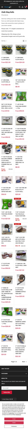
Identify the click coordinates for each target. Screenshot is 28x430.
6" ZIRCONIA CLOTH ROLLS (5, 81)
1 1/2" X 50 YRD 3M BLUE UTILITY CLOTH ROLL (20, 189)
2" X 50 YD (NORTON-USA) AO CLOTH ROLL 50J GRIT (6, 348)
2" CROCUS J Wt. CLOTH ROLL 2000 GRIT (20, 265)
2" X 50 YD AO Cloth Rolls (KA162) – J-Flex (6, 321)
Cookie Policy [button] (11, 413)
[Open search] (19, 7)
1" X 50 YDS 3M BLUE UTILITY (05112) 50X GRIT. (6, 189)
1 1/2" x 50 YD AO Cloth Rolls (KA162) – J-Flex (6, 214)
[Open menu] (2, 7)
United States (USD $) (7, 399)
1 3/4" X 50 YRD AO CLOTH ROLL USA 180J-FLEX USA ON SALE (20, 240)
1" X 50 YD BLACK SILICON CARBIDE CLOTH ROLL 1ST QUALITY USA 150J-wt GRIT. (20, 132)
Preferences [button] (18, 414)
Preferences (14, 426)
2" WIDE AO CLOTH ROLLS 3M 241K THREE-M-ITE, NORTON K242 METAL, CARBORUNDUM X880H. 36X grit (7, 293)
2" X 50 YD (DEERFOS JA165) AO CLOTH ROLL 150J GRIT (20, 322)
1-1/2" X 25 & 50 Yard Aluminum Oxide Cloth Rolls (20, 214)
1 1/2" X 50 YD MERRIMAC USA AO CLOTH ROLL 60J (6, 240)
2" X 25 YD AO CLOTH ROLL (5, 264)
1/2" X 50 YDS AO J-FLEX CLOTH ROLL (20, 82)
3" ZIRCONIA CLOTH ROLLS (5, 58)
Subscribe (7, 392)
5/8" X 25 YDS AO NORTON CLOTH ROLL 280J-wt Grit (6, 106)
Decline (14, 422)
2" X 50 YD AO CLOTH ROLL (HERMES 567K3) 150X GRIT (20, 290)
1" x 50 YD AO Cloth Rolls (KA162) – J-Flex (20, 106)
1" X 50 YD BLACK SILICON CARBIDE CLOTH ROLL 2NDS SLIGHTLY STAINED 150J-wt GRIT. (6, 161)
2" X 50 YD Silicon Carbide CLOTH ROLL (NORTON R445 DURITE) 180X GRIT (20, 349)
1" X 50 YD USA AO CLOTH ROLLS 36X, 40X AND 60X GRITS (6, 131)
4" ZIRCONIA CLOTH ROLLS (19, 58)
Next (23, 361)
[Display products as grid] (23, 41)
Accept (14, 418)
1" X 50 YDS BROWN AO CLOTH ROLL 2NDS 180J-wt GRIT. (19, 160)
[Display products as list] (26, 41)
